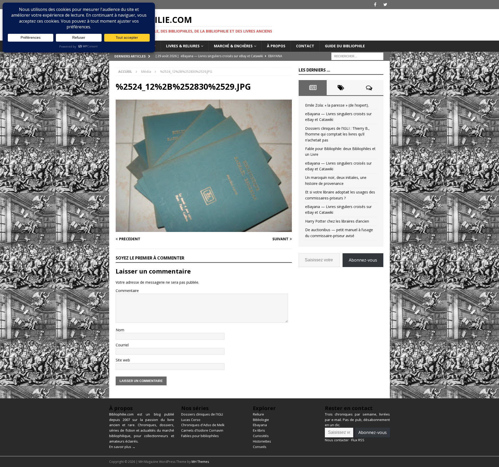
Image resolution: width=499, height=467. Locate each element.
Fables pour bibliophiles (200, 435)
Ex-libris (259, 430)
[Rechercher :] (357, 55)
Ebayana (260, 425)
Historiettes (262, 441)
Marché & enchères (233, 45)
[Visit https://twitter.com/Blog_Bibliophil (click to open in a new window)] (385, 4)
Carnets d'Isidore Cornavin (202, 430)
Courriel (122, 344)
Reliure (258, 414)
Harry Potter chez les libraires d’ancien (337, 221)
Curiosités (261, 435)
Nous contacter (337, 440)
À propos (276, 45)
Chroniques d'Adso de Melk (203, 425)
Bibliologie (261, 419)
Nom (120, 329)
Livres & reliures (183, 45)
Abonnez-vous (363, 260)
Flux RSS (357, 440)
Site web (123, 360)
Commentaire (127, 290)
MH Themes (200, 461)
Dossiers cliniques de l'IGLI (202, 414)
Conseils (259, 446)
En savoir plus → (122, 446)
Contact (305, 45)
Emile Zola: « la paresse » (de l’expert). (337, 105)
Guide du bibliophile (345, 45)
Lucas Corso (190, 419)
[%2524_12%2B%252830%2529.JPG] (204, 228)
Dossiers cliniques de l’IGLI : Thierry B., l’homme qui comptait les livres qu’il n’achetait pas (337, 134)
